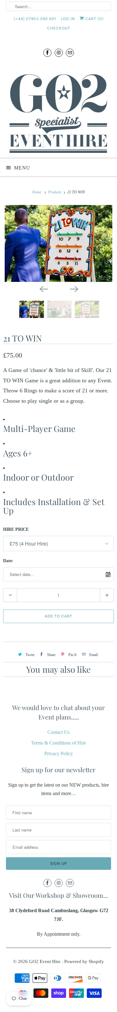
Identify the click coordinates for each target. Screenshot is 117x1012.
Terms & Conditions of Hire (58, 743)
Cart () (94, 19)
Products (55, 192)
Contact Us (58, 732)
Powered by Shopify (84, 961)
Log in (68, 19)
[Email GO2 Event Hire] (70, 53)
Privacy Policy (58, 753)
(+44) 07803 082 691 (35, 19)
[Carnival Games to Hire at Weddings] (58, 243)
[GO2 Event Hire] (58, 108)
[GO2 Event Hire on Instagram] (59, 53)
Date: (8, 560)
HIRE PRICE (16, 529)
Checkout (58, 28)
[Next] (74, 289)
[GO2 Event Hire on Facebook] (47, 53)
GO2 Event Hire (45, 961)
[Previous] (43, 289)
